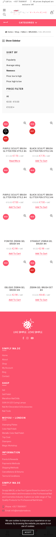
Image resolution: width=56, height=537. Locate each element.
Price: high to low (14, 81)
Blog (4, 372)
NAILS (24, 32)
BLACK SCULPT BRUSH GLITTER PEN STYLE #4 (41, 196)
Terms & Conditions (11, 476)
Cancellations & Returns (13, 472)
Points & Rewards (10, 459)
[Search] (4, 14)
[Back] (5, 22)
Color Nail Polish (9, 429)
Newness (10, 70)
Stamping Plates (9, 425)
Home (10, 32)
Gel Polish (6, 394)
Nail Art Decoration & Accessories (17, 407)
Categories (26, 22)
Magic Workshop (9, 445)
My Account (7, 368)
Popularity (11, 60)
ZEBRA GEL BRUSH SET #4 (41, 288)
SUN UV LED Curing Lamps (14, 402)
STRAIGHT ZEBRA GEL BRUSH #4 (41, 242)
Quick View (24, 123)
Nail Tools (6, 411)
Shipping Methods (10, 468)
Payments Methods (11, 463)
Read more (14, 161)
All (7, 96)
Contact (5, 376)
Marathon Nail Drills (11, 398)
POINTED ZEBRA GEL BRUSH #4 (14, 242)
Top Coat (6, 437)
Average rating (13, 65)
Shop (17, 32)
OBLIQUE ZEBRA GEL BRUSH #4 (14, 288)
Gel (3, 390)
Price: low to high (14, 76)
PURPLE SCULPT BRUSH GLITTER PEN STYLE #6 (15, 149)
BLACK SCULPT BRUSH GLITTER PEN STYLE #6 (41, 149)
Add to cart (41, 161)
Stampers (6, 441)
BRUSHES (33, 32)
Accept (28, 532)
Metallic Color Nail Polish (13, 433)
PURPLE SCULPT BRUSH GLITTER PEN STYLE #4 (15, 196)
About (5, 359)
